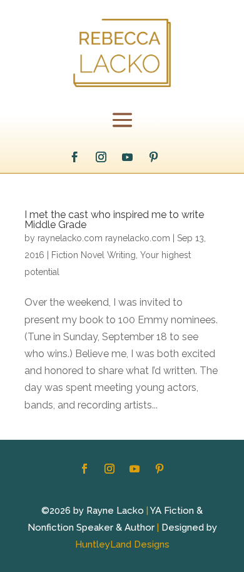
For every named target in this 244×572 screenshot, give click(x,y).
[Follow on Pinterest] (154, 157)
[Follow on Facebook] (75, 157)
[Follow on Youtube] (127, 157)
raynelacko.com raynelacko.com (104, 238)
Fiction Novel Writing (93, 255)
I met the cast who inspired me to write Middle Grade (114, 220)
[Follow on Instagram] (101, 157)
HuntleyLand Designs (122, 544)
